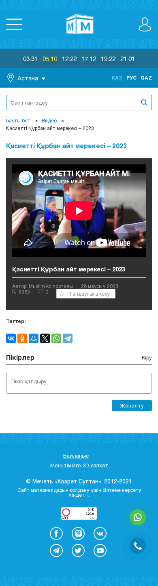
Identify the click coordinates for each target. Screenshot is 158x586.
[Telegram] (68, 338)
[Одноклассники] (22, 338)
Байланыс (76, 455)
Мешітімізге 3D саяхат (79, 465)
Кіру (147, 357)
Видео (49, 120)
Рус (131, 77)
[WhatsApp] (56, 338)
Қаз (117, 77)
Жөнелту (132, 405)
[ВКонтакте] (11, 338)
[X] (45, 338)
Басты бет (18, 120)
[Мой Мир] (33, 338)
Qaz (146, 77)
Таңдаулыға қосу (89, 293)
